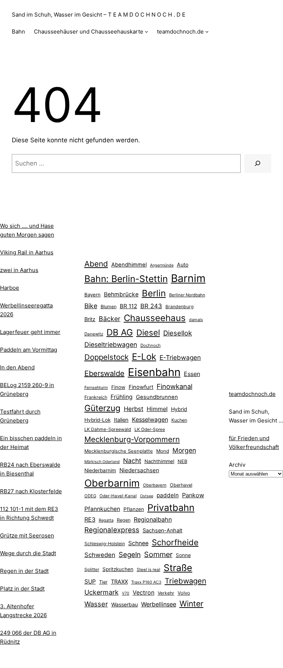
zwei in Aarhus (19, 270)
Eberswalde (104, 373)
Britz (89, 319)
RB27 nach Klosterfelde (31, 491)
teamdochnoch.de (252, 393)
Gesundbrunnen (157, 397)
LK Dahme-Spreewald (107, 429)
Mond (162, 451)
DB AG (119, 332)
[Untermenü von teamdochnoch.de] (207, 31)
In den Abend (17, 367)
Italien (121, 420)
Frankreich (95, 397)
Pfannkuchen (102, 508)
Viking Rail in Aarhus (26, 252)
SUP (90, 581)
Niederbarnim (100, 470)
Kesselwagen (150, 419)
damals (196, 319)
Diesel (148, 332)
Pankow (193, 495)
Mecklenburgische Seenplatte (118, 451)
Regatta (106, 520)
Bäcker (109, 319)
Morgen (184, 450)
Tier (103, 582)
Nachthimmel (159, 461)
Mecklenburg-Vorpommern (132, 439)
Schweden (99, 555)
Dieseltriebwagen (110, 344)
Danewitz (93, 334)
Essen (192, 374)
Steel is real (148, 569)
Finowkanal (174, 386)
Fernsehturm (96, 387)
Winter (191, 603)
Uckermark (101, 592)
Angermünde (162, 265)
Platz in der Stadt (22, 588)
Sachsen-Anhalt (162, 530)
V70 (125, 593)
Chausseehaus (155, 318)
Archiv (237, 464)
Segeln (130, 554)
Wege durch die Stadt (28, 553)
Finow (118, 387)
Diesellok (177, 333)
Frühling (122, 396)
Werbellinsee (158, 604)
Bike (90, 306)
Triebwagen (185, 580)
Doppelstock (106, 357)
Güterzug (102, 408)
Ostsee (146, 496)
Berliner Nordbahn (187, 295)
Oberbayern (155, 485)
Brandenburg (179, 306)
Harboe (9, 287)
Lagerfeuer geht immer (30, 331)
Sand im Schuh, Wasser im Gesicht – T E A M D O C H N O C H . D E (98, 14)
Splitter (91, 569)
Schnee (138, 543)
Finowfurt (141, 387)
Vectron (143, 592)
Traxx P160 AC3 (146, 582)
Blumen (108, 306)
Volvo (184, 593)
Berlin (154, 293)
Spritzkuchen (117, 569)
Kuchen (179, 420)
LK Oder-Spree (149, 429)
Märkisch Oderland (102, 461)
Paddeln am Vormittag (28, 349)
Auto (182, 264)
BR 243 (151, 306)
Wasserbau (124, 604)
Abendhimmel (129, 264)
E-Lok (144, 356)
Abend (96, 263)
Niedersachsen (139, 470)
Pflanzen (133, 509)
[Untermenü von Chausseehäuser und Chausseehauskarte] (146, 31)
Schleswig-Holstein (104, 543)
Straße (178, 567)
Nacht (132, 461)
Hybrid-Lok (97, 420)
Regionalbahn (153, 519)
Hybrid (179, 409)
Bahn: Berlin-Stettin (126, 278)
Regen (123, 520)
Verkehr (166, 593)
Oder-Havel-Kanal (118, 495)
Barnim (188, 278)
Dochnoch (150, 345)
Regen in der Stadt (24, 570)
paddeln (168, 495)
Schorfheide (175, 542)
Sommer (158, 554)
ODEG (90, 495)
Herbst (133, 409)
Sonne (183, 555)
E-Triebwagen (180, 357)
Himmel (157, 409)
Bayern (92, 295)
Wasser (96, 604)
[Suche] (257, 163)
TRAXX (119, 581)
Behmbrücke (121, 294)
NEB (182, 461)
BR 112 (128, 306)
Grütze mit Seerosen (27, 535)
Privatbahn (171, 507)
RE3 (89, 519)
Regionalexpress (111, 530)
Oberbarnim (112, 483)
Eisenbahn (154, 372)
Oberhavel (181, 485)
